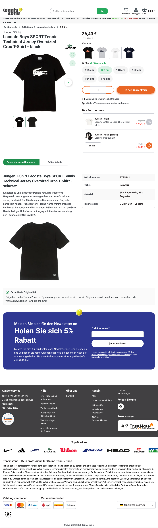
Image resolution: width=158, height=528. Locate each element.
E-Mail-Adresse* (100, 328)
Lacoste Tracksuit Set (105, 138)
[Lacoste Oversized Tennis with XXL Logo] (102, 53)
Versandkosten (47, 403)
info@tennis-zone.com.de (21, 400)
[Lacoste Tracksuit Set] (89, 136)
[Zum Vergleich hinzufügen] (72, 63)
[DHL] (58, 505)
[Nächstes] (68, 82)
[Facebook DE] (121, 406)
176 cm (107, 79)
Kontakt (70, 396)
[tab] (21, 162)
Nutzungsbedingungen (101, 355)
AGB (94, 396)
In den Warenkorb (136, 90)
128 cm (105, 70)
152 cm (138, 70)
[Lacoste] (70, 46)
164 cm (91, 79)
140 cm (122, 70)
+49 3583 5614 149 (23, 2)
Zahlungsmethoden (49, 408)
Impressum (97, 405)
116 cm (91, 70)
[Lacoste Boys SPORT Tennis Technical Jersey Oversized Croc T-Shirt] (129, 53)
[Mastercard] (20, 505)
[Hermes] (71, 505)
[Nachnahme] (8, 514)
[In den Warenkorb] (149, 145)
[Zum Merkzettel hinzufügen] (72, 55)
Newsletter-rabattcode (120, 355)
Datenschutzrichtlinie (100, 357)
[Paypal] (33, 505)
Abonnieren (119, 343)
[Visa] (8, 505)
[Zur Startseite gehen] (13, 11)
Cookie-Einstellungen (121, 392)
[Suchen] (102, 11)
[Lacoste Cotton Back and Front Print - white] (89, 122)
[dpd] (46, 505)
